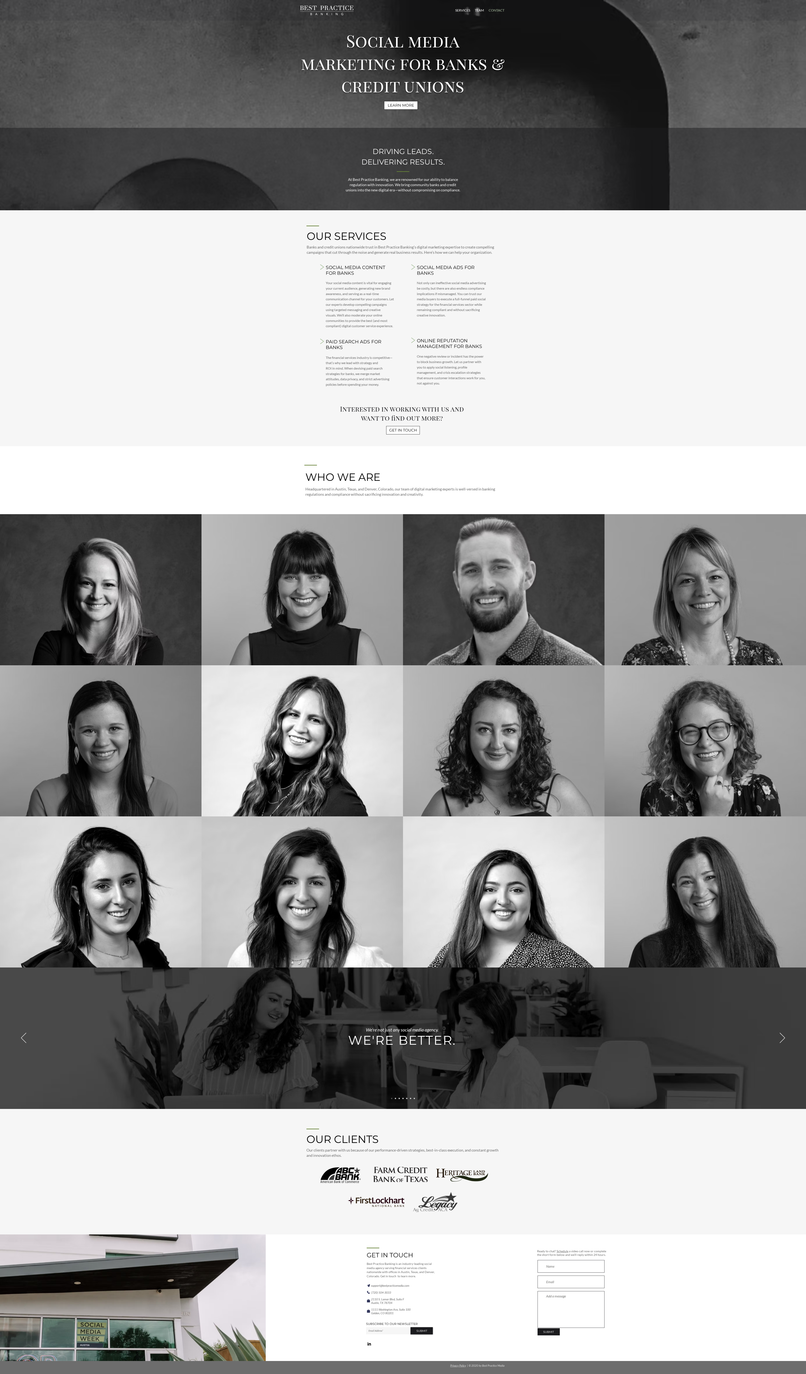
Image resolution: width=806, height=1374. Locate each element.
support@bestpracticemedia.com (390, 1285)
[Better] (391, 1098)
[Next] (782, 1038)
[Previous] (23, 1038)
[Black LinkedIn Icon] (369, 1343)
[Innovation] (399, 1098)
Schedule (562, 1251)
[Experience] (395, 1098)
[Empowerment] (406, 1098)
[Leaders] (414, 1098)
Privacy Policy (458, 1365)
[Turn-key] (410, 1098)
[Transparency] (403, 1098)
